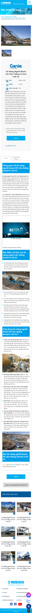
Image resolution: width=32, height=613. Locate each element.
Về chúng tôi (6, 596)
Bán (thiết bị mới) (8, 16)
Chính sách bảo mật (8, 600)
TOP (2, 16)
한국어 (22, 4)
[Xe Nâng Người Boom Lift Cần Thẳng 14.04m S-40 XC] (24, 511)
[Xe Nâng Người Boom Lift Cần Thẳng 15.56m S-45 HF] (24, 535)
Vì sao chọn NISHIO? (23, 596)
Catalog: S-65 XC (11, 145)
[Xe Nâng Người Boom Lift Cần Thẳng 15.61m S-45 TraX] (24, 560)
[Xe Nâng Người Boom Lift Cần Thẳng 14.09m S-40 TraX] (8, 535)
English (18, 4)
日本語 (14, 4)
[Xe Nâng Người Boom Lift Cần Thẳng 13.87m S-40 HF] (8, 511)
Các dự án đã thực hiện (23, 592)
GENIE (14, 16)
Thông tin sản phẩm (23, 588)
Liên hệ (16, 138)
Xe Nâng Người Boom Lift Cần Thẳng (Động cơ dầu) (13, 18)
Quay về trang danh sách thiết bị (16, 485)
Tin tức (5, 592)
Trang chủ (5, 588)
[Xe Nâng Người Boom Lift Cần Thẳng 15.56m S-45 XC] (8, 560)
